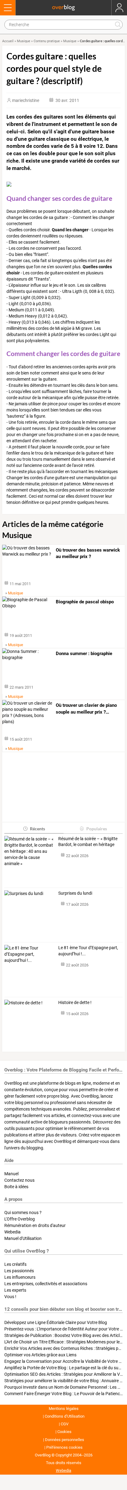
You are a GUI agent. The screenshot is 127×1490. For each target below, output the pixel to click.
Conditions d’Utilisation (64, 1416)
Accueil (8, 41)
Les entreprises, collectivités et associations (45, 1283)
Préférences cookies (64, 1447)
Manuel (11, 1173)
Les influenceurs (19, 1277)
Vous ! (10, 1296)
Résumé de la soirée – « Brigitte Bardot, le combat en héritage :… (87, 842)
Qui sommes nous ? (23, 1212)
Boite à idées (16, 1186)
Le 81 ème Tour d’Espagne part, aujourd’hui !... (88, 950)
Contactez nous (19, 1180)
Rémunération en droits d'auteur (35, 1225)
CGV (64, 1424)
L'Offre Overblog (19, 1219)
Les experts (15, 1290)
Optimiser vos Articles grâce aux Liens (40, 1354)
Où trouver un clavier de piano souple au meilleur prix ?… (86, 708)
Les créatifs (15, 1264)
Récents (37, 828)
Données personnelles (64, 1439)
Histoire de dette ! (75, 1002)
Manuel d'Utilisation (23, 1238)
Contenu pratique (47, 41)
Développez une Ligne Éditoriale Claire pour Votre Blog (55, 1322)
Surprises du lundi (75, 893)
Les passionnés (19, 1270)
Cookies (64, 1431)
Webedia (12, 1231)
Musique (23, 41)
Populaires (96, 828)
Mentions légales (64, 1408)
